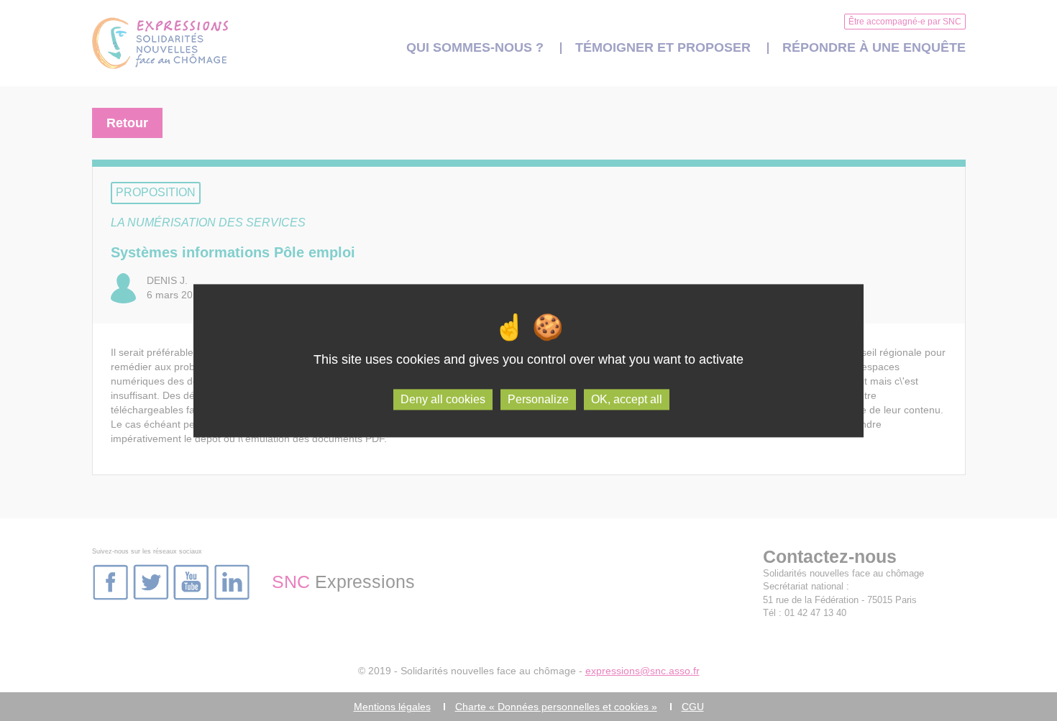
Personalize (538, 399)
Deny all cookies (443, 399)
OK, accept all (626, 399)
